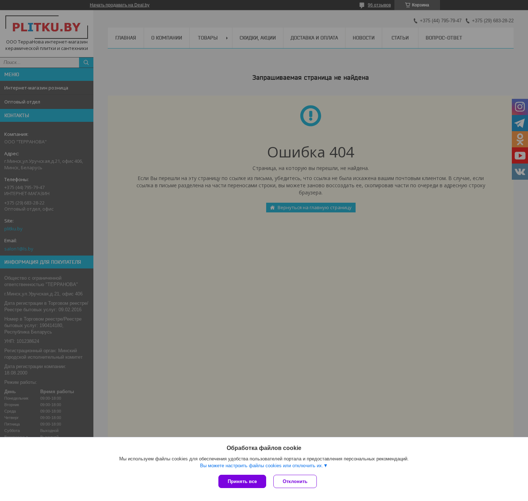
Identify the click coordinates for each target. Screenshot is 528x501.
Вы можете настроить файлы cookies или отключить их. (261, 465)
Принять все (242, 481)
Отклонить (295, 481)
